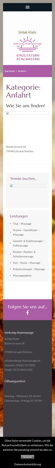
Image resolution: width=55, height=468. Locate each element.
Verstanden (27, 457)
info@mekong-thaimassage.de (22, 360)
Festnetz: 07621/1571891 (20, 365)
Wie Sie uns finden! (25, 105)
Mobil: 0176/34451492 (18, 369)
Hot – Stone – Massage (26, 262)
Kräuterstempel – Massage (29, 269)
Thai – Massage (22, 223)
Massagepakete (22, 275)
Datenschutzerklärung (27, 464)
